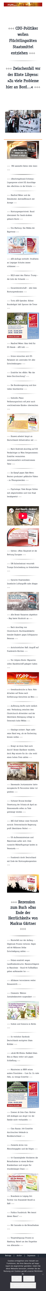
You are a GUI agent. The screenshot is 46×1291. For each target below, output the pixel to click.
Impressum (31, 1255)
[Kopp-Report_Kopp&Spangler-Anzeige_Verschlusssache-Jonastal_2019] (23, 313)
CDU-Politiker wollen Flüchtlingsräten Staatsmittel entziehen (23, 40)
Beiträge (8, 1255)
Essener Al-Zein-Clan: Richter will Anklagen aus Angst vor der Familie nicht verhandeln (21, 1116)
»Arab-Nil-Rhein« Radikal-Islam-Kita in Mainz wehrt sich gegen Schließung (22, 1057)
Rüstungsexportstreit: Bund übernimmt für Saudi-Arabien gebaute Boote (20, 215)
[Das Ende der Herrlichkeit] (23, 875)
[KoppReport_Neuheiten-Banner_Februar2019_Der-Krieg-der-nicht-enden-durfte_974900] (23, 763)
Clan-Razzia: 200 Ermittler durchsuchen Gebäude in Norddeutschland (20, 1132)
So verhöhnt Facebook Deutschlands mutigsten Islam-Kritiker (20, 1040)
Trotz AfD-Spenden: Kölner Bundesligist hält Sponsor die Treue (22, 304)
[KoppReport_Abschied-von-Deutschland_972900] (23, 529)
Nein (29, 1279)
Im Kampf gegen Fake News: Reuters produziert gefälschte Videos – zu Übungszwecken (22, 476)
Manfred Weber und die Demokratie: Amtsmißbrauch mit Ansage (21, 199)
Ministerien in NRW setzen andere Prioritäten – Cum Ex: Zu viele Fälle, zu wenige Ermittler (23, 1073)
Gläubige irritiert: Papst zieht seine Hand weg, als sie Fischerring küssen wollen (21, 733)
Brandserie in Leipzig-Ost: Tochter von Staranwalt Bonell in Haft (21, 1200)
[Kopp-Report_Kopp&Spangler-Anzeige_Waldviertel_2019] (23, 1082)
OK (16, 1279)
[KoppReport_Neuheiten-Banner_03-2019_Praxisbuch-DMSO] (23, 1174)
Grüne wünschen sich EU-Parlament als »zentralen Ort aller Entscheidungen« (21, 360)
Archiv (19, 1255)
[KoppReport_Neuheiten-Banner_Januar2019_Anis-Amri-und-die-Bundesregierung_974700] (23, 142)
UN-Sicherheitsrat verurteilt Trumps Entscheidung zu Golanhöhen (23, 567)
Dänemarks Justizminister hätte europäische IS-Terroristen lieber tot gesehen (22, 788)
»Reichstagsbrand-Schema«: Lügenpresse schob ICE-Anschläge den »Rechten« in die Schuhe (21, 182)
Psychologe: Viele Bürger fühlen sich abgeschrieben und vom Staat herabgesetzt (22, 493)
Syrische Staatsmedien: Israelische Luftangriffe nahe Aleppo (22, 584)
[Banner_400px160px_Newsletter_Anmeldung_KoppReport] (23, 673)
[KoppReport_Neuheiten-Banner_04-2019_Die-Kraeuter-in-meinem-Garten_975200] (23, 1002)
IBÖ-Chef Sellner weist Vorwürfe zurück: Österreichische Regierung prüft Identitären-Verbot (22, 825)
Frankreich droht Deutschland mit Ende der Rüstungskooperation (22, 861)
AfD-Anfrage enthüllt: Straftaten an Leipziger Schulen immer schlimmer (23, 263)
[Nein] (43, 1274)
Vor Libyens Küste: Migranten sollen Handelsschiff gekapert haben (22, 664)
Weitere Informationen (23, 1285)
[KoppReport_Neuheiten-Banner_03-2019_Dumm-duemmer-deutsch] (23, 414)
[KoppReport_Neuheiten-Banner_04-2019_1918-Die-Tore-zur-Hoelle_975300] (23, 593)
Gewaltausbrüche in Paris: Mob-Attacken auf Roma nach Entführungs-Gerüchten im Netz (22, 693)
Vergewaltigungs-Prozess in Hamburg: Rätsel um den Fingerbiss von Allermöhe (22, 1241)
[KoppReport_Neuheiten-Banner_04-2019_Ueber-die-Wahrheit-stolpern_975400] (23, 237)
